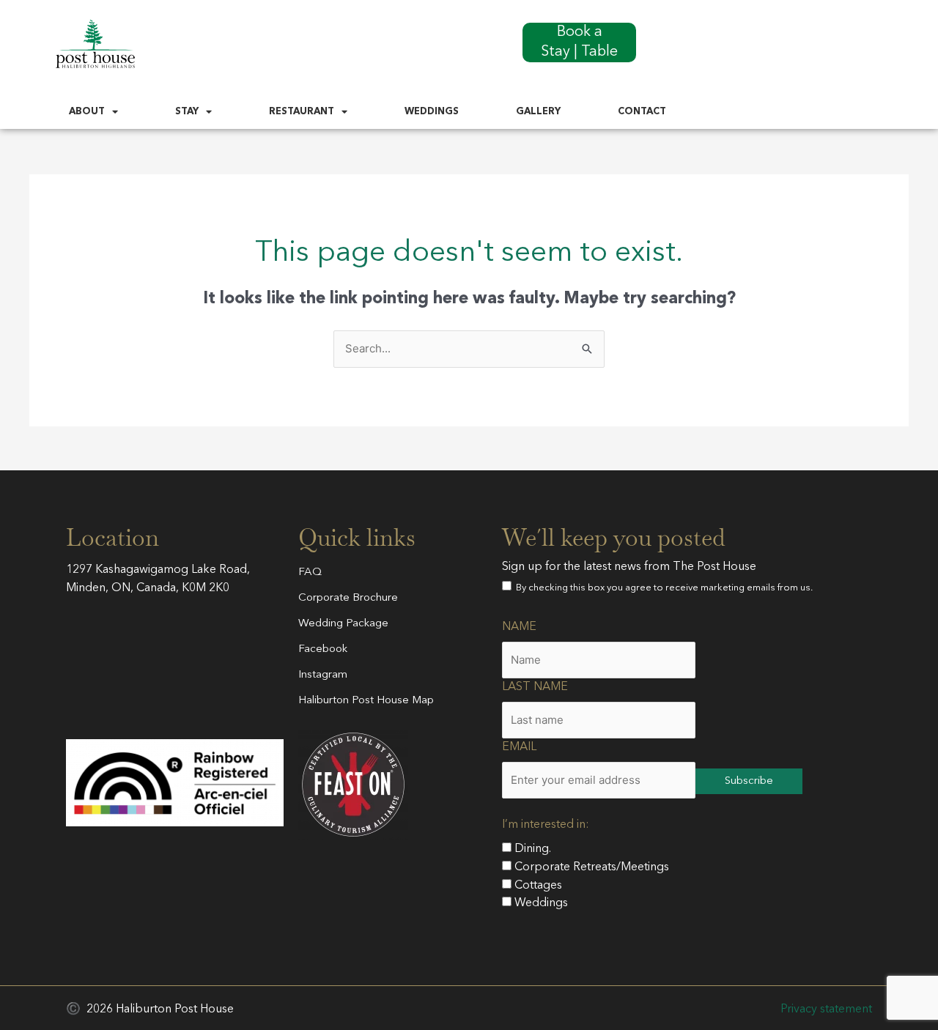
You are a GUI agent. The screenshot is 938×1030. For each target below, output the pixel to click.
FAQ (310, 572)
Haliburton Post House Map (366, 700)
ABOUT (87, 111)
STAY (187, 111)
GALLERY (538, 111)
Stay (555, 52)
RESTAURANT (301, 111)
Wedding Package (343, 623)
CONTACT (642, 111)
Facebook (322, 649)
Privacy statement (826, 1009)
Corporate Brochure (348, 598)
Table (599, 52)
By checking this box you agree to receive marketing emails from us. (662, 588)
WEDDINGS (432, 111)
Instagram (322, 675)
